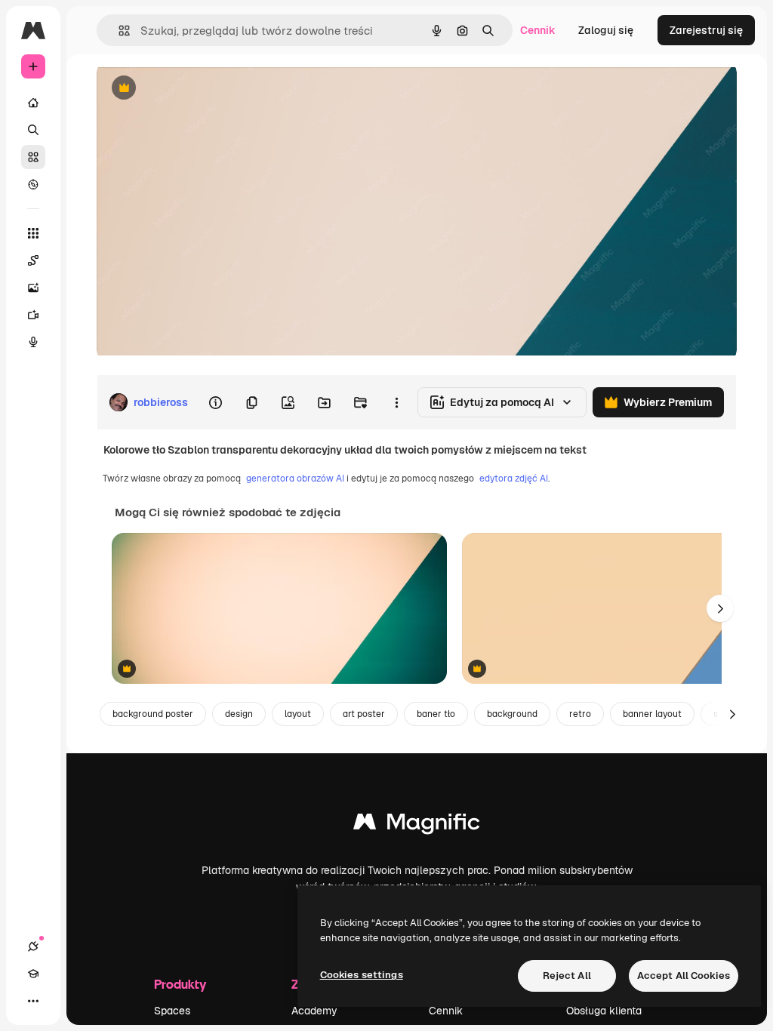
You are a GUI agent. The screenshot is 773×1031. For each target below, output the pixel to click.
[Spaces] (33, 260)
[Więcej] (33, 1001)
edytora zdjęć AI (513, 478)
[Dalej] (720, 608)
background (512, 714)
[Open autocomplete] (118, 30)
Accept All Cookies (683, 975)
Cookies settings (361, 974)
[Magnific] (416, 825)
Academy (314, 1010)
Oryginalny (200, 89)
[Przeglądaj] (33, 184)
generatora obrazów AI (295, 478)
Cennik (538, 30)
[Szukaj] (33, 130)
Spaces (172, 1010)
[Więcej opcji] (396, 402)
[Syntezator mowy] (33, 342)
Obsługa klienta (604, 1010)
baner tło (436, 714)
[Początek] (33, 103)
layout (298, 714)
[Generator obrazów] (33, 287)
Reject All (567, 975)
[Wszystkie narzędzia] (33, 233)
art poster (364, 714)
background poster (152, 714)
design (239, 714)
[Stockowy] (33, 157)
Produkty (180, 984)
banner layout (652, 714)
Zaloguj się (605, 30)
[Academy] (33, 974)
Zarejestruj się (706, 30)
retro (580, 714)
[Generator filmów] (33, 315)
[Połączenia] (33, 946)
